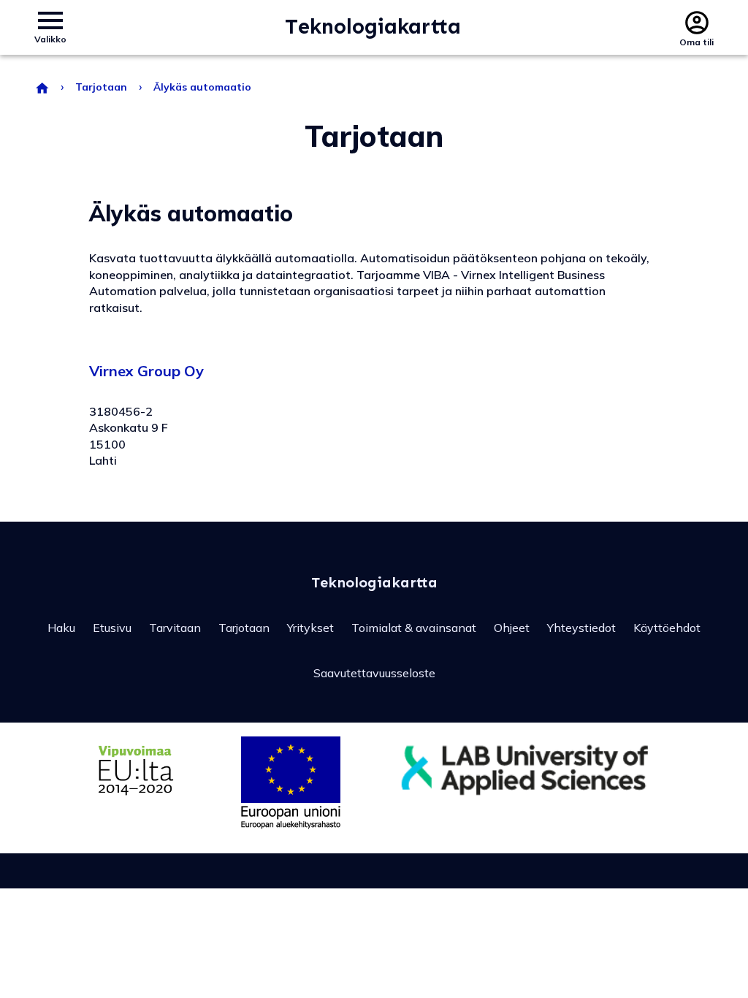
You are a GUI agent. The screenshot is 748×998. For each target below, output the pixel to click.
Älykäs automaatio (202, 87)
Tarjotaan (101, 87)
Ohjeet (512, 627)
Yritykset (310, 627)
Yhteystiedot (581, 627)
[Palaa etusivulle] (41, 87)
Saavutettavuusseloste (374, 673)
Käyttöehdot (667, 627)
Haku (61, 627)
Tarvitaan (175, 627)
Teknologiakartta (373, 27)
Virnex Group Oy (146, 371)
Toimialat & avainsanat (413, 627)
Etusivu (112, 627)
